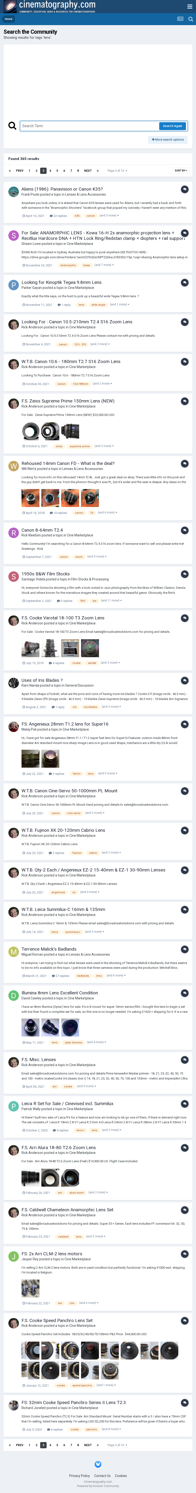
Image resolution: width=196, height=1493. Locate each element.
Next (88, 170)
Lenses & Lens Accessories (85, 194)
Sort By (180, 170)
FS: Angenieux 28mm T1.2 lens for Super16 (65, 724)
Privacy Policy (79, 1476)
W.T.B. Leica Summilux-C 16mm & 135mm (63, 909)
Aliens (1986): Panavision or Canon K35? (62, 189)
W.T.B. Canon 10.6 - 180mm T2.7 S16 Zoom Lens (71, 361)
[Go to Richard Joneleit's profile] (13, 1405)
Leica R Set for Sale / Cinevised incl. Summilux (67, 1103)
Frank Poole (30, 194)
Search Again (172, 126)
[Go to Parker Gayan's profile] (13, 285)
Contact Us (102, 1476)
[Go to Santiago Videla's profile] (13, 576)
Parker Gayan (32, 288)
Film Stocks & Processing (90, 579)
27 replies (62, 976)
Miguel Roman (32, 954)
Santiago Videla (33, 579)
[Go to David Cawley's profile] (13, 995)
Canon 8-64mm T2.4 (42, 530)
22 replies (60, 216)
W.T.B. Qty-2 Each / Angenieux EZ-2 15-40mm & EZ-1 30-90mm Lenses (94, 870)
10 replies (60, 513)
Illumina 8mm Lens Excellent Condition (60, 993)
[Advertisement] (98, 85)
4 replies (58, 663)
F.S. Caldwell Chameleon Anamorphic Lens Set (67, 1209)
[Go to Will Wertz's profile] (13, 466)
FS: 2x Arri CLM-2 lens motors (52, 1253)
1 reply (66, 305)
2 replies (58, 774)
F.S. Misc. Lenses (39, 1059)
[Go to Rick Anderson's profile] (13, 324)
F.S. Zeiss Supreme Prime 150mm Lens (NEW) (68, 401)
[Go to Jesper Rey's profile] (13, 1256)
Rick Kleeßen (31, 535)
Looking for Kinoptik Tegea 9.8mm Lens (62, 282)
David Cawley (32, 998)
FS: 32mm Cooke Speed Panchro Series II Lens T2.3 (74, 1402)
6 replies (56, 1429)
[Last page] (97, 171)
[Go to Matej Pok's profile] (13, 727)
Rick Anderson (32, 327)
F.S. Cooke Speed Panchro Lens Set (57, 1320)
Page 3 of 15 (116, 170)
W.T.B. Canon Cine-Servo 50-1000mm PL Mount (69, 790)
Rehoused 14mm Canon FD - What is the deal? (68, 463)
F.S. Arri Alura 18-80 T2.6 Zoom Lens (59, 1147)
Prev (19, 170)
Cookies (121, 1476)
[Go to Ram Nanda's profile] (13, 683)
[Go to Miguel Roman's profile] (13, 952)
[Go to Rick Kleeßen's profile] (13, 533)
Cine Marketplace (80, 244)
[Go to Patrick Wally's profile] (13, 1106)
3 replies (66, 601)
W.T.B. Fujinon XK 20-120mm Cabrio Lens (63, 830)
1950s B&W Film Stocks (46, 574)
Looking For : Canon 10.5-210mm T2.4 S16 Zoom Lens (77, 322)
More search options (169, 139)
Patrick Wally (31, 1109)
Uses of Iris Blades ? (42, 680)
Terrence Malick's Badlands (49, 949)
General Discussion (79, 685)
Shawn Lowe (31, 244)
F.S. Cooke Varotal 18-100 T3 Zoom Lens (63, 618)
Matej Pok (29, 729)
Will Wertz (29, 469)
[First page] (9, 171)
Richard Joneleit (34, 1408)
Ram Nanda (30, 685)
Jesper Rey (30, 1259)
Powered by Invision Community (98, 1486)
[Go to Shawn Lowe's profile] (13, 235)
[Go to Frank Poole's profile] (13, 192)
